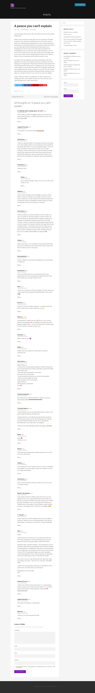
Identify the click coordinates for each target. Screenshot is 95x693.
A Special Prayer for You (70, 45)
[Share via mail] (45, 85)
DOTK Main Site (80, 4)
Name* (65, 82)
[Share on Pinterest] (41, 85)
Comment (17, 630)
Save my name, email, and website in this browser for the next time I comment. (35, 667)
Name (15, 646)
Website (16, 660)
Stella (22, 177)
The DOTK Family (24, 29)
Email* (65, 89)
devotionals (21, 91)
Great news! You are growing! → (51, 96)
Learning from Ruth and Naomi (72, 37)
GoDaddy (59, 686)
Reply (19, 121)
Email (15, 653)
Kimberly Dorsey (22, 581)
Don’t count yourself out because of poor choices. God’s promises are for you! (73, 41)
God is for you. (67, 34)
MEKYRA (20, 611)
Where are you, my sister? (71, 32)
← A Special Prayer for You (17, 96)
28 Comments (33, 29)
